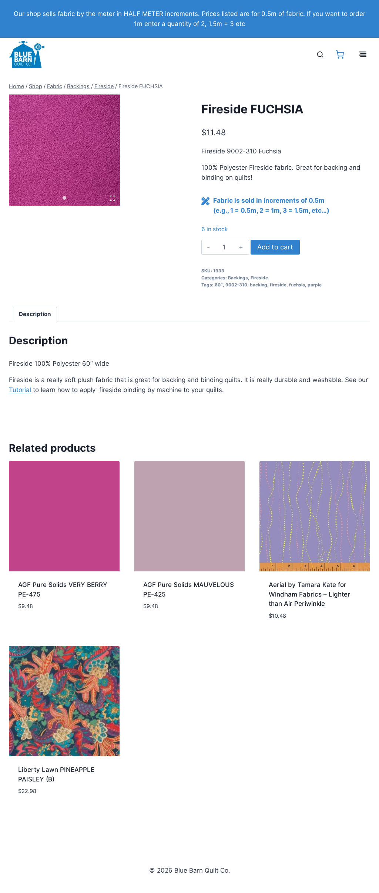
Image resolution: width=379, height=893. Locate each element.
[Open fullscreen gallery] (112, 198)
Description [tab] (35, 314)
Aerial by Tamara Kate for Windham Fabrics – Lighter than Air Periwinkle (309, 594)
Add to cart (275, 247)
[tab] (64, 198)
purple (315, 285)
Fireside (259, 277)
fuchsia (297, 285)
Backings (238, 277)
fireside (278, 285)
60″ (219, 285)
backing (258, 285)
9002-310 (236, 285)
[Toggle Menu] (362, 54)
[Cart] (339, 54)
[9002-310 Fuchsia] (64, 150)
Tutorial (20, 390)
